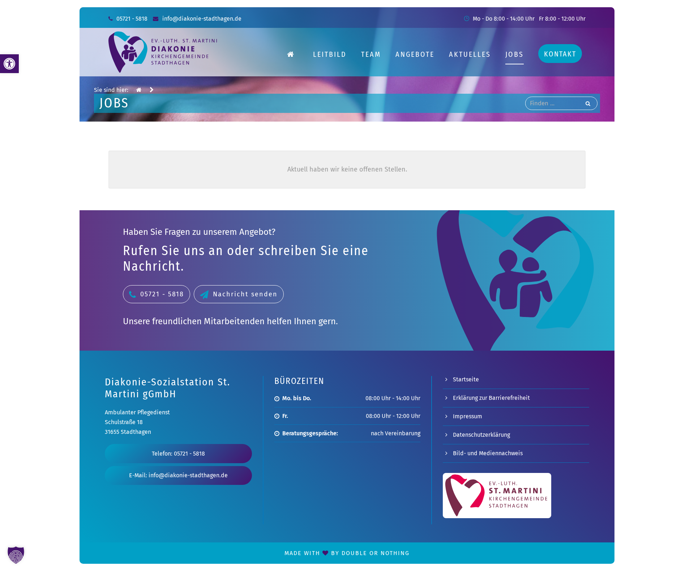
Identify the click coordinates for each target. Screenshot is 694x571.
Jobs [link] (514, 54)
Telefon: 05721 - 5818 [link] (178, 453)
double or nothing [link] (376, 553)
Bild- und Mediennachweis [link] (488, 453)
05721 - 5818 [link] (131, 18)
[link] (9, 63)
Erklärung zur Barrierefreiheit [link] (491, 397)
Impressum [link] (467, 416)
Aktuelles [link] (470, 54)
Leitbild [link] (330, 54)
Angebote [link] (414, 54)
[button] (16, 555)
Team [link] (371, 54)
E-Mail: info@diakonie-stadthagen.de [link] (178, 475)
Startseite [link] (466, 379)
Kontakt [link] (560, 54)
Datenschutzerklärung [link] (481, 434)
